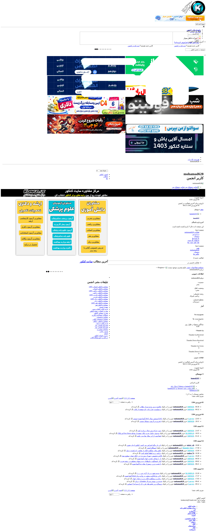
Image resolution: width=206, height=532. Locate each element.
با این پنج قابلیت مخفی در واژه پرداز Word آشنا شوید (143, 476)
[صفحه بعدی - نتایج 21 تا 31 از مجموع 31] (121, 398)
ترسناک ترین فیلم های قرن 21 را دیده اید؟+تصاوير (144, 484)
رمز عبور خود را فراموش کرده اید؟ (186, 42)
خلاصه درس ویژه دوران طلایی (150, 407)
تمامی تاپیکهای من (178, 189)
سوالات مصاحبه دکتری (100, 315)
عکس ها (196, 254)
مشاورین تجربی (93, 218)
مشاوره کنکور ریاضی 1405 (98, 291)
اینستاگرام (192, 511)
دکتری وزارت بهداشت (62, 248)
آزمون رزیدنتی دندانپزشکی (62, 218)
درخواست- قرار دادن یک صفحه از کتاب (147, 409)
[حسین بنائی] (164, 133)
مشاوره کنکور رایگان (100, 321)
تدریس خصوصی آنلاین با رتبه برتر (93, 249)
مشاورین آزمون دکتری (31, 227)
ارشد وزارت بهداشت (62, 242)
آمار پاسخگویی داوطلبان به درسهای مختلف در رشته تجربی (140, 461)
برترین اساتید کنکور (101, 336)
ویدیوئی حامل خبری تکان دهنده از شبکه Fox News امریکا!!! (138, 433)
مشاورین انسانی (93, 230)
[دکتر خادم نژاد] (86, 114)
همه (197, 248)
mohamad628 (194, 250)
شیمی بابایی (103, 331)
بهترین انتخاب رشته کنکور (99, 311)
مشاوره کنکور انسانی (100, 289)
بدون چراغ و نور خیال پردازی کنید (149, 431)
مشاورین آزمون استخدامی (30, 233)
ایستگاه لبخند (151, 448)
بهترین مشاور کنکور (101, 313)
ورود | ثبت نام (200, 24)
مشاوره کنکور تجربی (100, 297)
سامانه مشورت (102, 329)
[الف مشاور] (86, 133)
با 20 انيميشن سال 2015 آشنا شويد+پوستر (147, 419)
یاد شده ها (195, 238)
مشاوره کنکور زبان (101, 301)
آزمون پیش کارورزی (62, 224)
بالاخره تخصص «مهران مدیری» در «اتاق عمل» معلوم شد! (142, 456)
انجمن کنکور (103, 174)
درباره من (195, 234)
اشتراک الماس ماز (101, 325)
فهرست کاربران (193, 159)
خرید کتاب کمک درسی (100, 309)
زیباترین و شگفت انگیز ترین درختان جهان (146, 479)
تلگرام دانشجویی (190, 518)
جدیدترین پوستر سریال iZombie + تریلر (148, 481)
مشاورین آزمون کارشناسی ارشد (31, 219)
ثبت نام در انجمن (133, 46)
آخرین (116, 398)
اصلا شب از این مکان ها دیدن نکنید (149, 436)
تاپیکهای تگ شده (193, 240)
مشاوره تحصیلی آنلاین (100, 319)
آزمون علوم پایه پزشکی (62, 230)
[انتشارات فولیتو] (164, 114)
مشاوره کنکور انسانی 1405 (98, 287)
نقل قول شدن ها (193, 242)
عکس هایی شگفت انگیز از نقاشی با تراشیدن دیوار (143, 451)
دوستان (196, 236)
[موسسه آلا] (164, 152)
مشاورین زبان (93, 242)
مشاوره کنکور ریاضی (100, 293)
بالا (107, 179)
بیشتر (202, 209)
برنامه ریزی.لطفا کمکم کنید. (151, 453)
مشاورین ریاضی (93, 224)
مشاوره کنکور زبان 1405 (99, 299)
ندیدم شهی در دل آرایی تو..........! (148, 473)
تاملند (106, 333)
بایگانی (105, 176)
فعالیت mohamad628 (192, 232)
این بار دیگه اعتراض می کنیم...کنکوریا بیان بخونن (144, 445)
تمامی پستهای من (178, 187)
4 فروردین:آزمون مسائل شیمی (150, 421)
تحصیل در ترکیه (30, 244)
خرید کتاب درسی (102, 323)
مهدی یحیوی (103, 307)
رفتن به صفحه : (125, 402)
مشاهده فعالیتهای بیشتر (195, 267)
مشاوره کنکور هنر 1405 (99, 303)
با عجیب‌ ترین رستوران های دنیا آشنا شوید (146, 464)
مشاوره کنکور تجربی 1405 (98, 295)
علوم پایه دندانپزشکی (62, 236)
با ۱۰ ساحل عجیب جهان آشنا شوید (149, 459)
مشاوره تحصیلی (102, 317)
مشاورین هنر (93, 236)
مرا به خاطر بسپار (190, 38)
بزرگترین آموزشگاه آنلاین (99, 338)
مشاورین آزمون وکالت (31, 239)
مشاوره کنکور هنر (101, 305)
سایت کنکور (86, 261)
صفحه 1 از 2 (130, 398)
